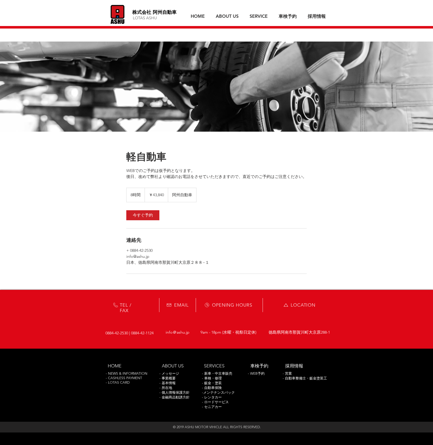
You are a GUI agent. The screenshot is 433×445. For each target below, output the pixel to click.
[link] (142, 215)
